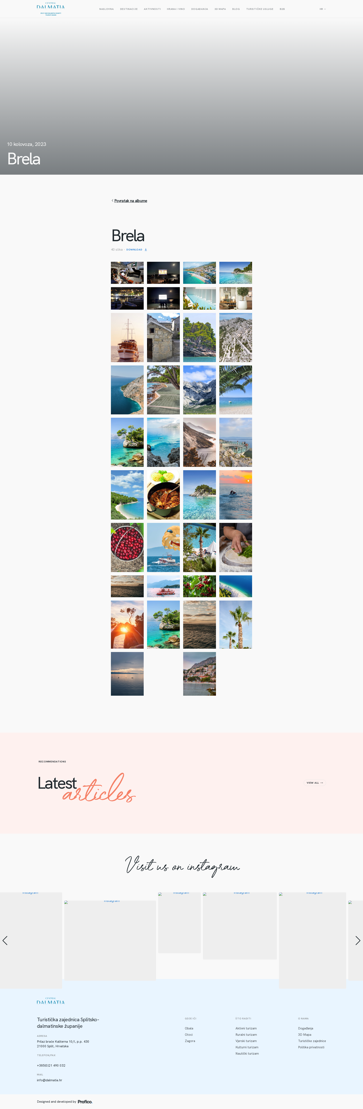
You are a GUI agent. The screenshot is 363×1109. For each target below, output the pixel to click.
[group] (110, 941)
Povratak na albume (130, 200)
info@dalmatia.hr (49, 1080)
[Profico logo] (85, 1101)
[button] (181, 986)
